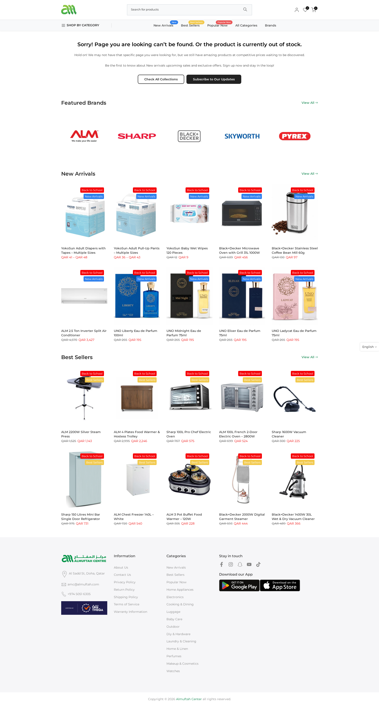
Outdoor (173, 627)
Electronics (175, 597)
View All (308, 103)
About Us (121, 567)
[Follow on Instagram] (230, 564)
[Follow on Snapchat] (240, 564)
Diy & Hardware (178, 634)
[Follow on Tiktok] (258, 564)
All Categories (246, 25)
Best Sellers (192, 25)
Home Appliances (179, 590)
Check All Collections (161, 79)
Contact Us (122, 575)
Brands (270, 25)
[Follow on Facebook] (221, 564)
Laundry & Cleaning (181, 641)
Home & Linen (177, 649)
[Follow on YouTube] (249, 564)
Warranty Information (130, 612)
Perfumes (173, 656)
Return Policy (124, 590)
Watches (173, 671)
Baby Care (174, 619)
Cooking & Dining (180, 604)
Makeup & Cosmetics (182, 664)
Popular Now (219, 25)
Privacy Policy (125, 582)
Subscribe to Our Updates (214, 79)
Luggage (173, 612)
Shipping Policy (126, 597)
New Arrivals (165, 25)
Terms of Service (126, 604)
